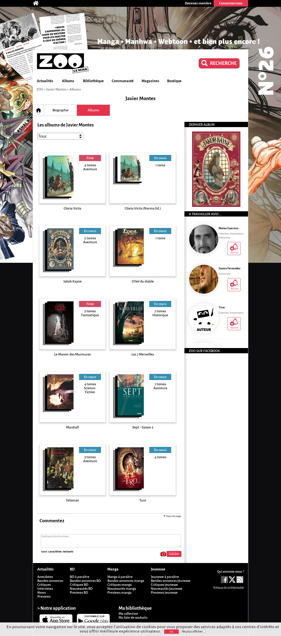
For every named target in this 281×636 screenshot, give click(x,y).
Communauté (123, 81)
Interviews (45, 588)
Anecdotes (45, 577)
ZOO (39, 89)
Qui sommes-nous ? (230, 571)
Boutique (174, 81)
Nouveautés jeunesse (166, 588)
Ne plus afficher (192, 631)
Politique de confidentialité (228, 587)
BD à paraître (79, 577)
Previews (43, 596)
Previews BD (79, 592)
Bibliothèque (93, 81)
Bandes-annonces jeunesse (170, 581)
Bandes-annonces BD (85, 581)
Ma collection (128, 613)
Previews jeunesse (164, 592)
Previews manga (119, 592)
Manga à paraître (120, 577)
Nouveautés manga (121, 588)
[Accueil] (38, 3)
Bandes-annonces (50, 581)
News (41, 592)
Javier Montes (56, 89)
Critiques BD (79, 584)
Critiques (44, 584)
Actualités (45, 81)
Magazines (150, 81)
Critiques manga (119, 584)
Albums (68, 81)
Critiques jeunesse (164, 584)
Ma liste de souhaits (133, 617)
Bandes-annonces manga (125, 581)
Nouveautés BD (81, 588)
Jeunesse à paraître (165, 577)
